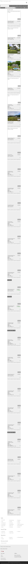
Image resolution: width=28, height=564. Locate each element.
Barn (2, 537)
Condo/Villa (11, 531)
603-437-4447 (5, 548)
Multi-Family (3, 525)
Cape (2, 521)
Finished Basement (20, 537)
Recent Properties (3, 559)
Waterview (11, 538)
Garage (3, 538)
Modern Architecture (21, 524)
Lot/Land (19, 531)
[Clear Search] (16, 7)
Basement (11, 537)
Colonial (11, 521)
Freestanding (3, 524)
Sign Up (2, 556)
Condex (19, 521)
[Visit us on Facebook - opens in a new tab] (1, 551)
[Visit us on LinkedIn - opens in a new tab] (3, 551)
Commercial (3, 531)
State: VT (6, 7)
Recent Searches (3, 558)
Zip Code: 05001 (11, 7)
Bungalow (19, 520)
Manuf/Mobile (12, 524)
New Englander (20, 525)
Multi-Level (11, 525)
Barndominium (12, 520)
